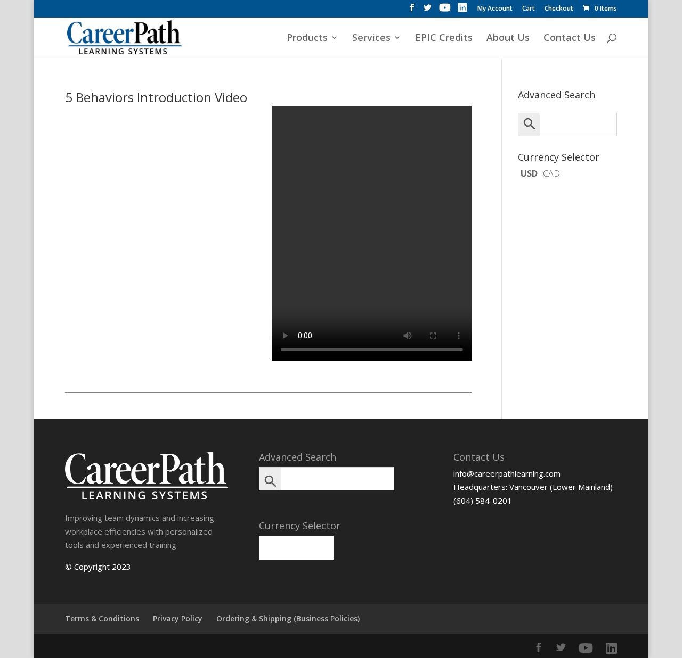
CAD (551, 173)
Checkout (559, 9)
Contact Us (569, 39)
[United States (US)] (278, 542)
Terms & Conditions (102, 618)
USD (529, 173)
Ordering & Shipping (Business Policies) (288, 618)
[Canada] (315, 542)
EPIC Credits (444, 39)
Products (307, 39)
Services (371, 39)
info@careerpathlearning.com (507, 473)
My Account (495, 9)
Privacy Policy (177, 618)
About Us (508, 39)
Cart (528, 9)
